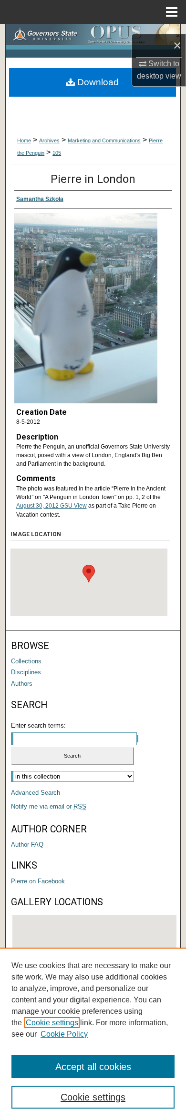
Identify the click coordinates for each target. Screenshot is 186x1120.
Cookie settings (52, 1023)
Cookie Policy (64, 1034)
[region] (93, 1034)
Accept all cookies (93, 1066)
